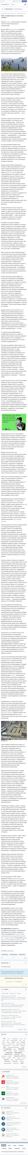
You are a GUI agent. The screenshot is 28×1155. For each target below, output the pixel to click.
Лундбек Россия (10, 1075)
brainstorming (22, 954)
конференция (22, 1050)
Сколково (7, 1061)
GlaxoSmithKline (14, 1040)
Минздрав (18, 1052)
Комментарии (5, 993)
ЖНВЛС (5, 1050)
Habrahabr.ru (10, 950)
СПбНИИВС (15, 1061)
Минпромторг (8, 1054)
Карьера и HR (9, 1111)
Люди (14, 1145)
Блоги (9, 1145)
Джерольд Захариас (6, 712)
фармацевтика (7, 1063)
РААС (14, 1057)
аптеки (3, 1043)
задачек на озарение (10, 172)
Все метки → (24, 1066)
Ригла (6, 1059)
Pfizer (13, 1042)
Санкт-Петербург (19, 1059)
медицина (9, 1052)
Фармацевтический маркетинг (8, 13)
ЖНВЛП (21, 1049)
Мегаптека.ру (9, 1080)
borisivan (3, 996)
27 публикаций (18, 981)
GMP (20, 1040)
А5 (18, 1042)
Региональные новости (6, 1023)
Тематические (8, 9)
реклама (19, 1057)
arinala (2, 1021)
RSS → (25, 1029)
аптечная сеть (10, 1043)
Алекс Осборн (13, 29)
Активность (17, 1148)
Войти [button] (24, 1)
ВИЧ (4, 1047)
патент (10, 1056)
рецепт (24, 1057)
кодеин (15, 1050)
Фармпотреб (16, 1063)
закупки (10, 1050)
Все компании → (24, 1102)
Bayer (21, 1038)
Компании (21, 1145)
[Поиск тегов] (26, 1034)
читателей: (9, 981)
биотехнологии (15, 1045)
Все (3, 9)
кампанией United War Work (11, 40)
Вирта (7, 1086)
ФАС (22, 1063)
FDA (8, 1040)
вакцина (23, 1045)
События (4, 1148)
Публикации (13, 993)
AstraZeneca (15, 1038)
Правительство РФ (19, 1056)
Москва (17, 1054)
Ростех (11, 1059)
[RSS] (26, 962)
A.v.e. (9, 1038)
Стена (23, 1148)
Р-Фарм (9, 1057)
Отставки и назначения (12, 1133)
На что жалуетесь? (5, 1017)
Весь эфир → (20, 1029)
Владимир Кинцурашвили (13, 1047)
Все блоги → (24, 1139)
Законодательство (5, 1005)
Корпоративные (18, 9)
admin (2, 1003)
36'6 (4, 1038)
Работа (10, 1148)
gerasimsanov (4, 1009)
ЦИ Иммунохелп (10, 1097)
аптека (23, 1042)
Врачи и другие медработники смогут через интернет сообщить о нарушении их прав (13, 1024)
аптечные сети (6, 1045)
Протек (3, 1057)
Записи (3, 1145)
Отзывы (19, 993)
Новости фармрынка (6, 1011)
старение (22, 1061)
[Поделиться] (2, 958)
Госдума (22, 1047)
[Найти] (14, 1)
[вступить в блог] (24, 984)
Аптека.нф (8, 1091)
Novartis (8, 1042)
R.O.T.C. (13, 675)
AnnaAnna (3, 1015)
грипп (14, 1049)
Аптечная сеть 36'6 (21, 1043)
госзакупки (7, 1049)
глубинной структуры (18, 878)
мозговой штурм (13, 954)
